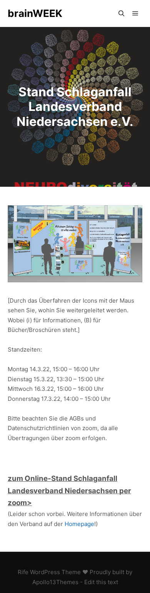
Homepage (79, 524)
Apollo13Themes (55, 582)
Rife (23, 572)
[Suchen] (121, 13)
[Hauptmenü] (135, 13)
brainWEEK (35, 13)
